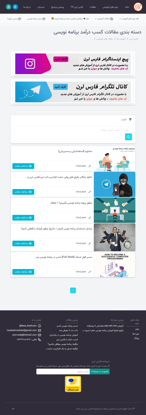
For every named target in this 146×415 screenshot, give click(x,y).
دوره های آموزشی (110, 7)
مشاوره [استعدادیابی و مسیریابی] (75, 151)
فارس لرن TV (77, 7)
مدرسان (40, 7)
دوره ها (136, 334)
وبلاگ (136, 338)
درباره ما (27, 7)
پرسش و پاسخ (57, 7)
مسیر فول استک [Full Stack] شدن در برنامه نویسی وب (63, 257)
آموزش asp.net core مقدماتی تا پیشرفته (105, 326)
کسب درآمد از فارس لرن (67, 339)
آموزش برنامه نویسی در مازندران (63, 335)
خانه (127, 7)
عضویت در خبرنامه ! (100, 371)
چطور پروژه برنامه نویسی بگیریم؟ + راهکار (71, 203)
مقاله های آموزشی (104, 39)
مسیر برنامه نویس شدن (67, 326)
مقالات (93, 7)
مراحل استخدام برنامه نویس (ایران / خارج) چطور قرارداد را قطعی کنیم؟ (56, 229)
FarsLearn (81, 166)
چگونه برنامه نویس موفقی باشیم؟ (63, 344)
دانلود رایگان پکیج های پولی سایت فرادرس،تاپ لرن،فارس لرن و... (58, 177)
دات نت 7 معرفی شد (68, 330)
